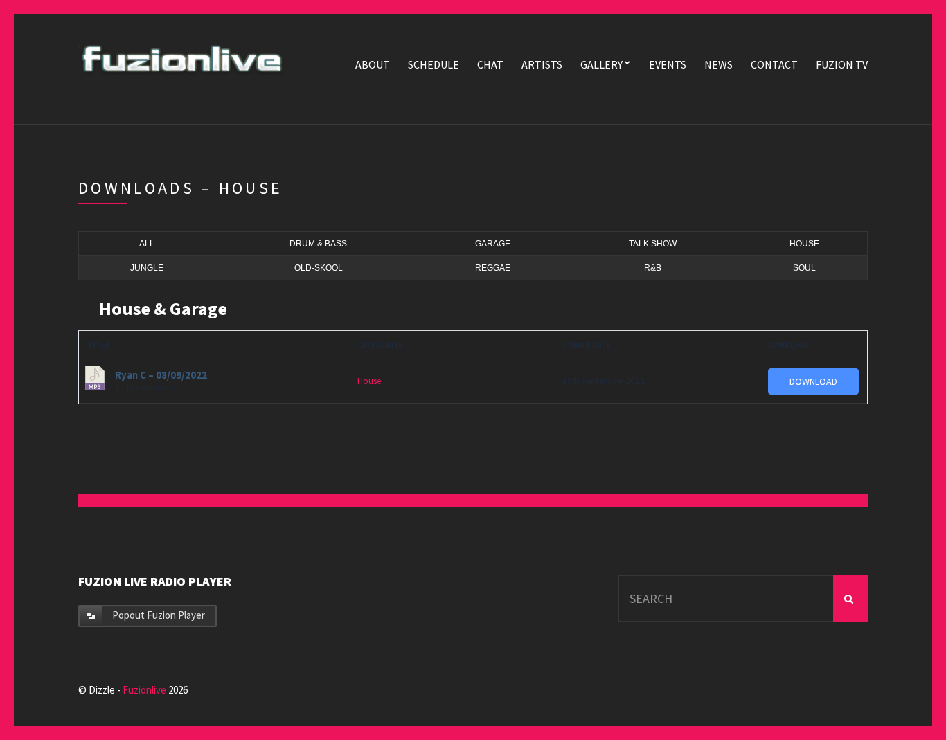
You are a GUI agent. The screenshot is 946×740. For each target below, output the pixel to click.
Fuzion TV (842, 64)
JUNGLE (146, 268)
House (369, 381)
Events (667, 64)
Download (813, 381)
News (718, 64)
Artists (541, 64)
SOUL (804, 268)
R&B (652, 268)
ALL (146, 244)
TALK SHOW (653, 244)
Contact (774, 64)
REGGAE (492, 268)
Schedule (433, 64)
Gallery (601, 64)
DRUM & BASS (318, 244)
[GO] (850, 598)
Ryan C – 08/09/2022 (161, 375)
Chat (490, 64)
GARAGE (492, 244)
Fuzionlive (144, 689)
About (372, 64)
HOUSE (804, 244)
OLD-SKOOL (318, 268)
